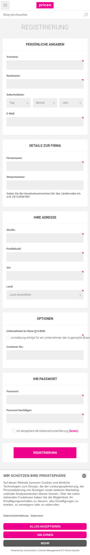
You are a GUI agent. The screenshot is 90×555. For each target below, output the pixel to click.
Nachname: (13, 75)
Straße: (10, 229)
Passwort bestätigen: (19, 410)
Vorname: (12, 56)
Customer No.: (15, 346)
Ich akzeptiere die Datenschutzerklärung (42, 431)
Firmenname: (14, 158)
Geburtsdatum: (15, 94)
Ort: (8, 267)
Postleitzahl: (13, 248)
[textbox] (41, 14)
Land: (9, 286)
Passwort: (12, 391)
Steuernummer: (15, 176)
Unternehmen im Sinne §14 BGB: (26, 331)
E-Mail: (10, 113)
